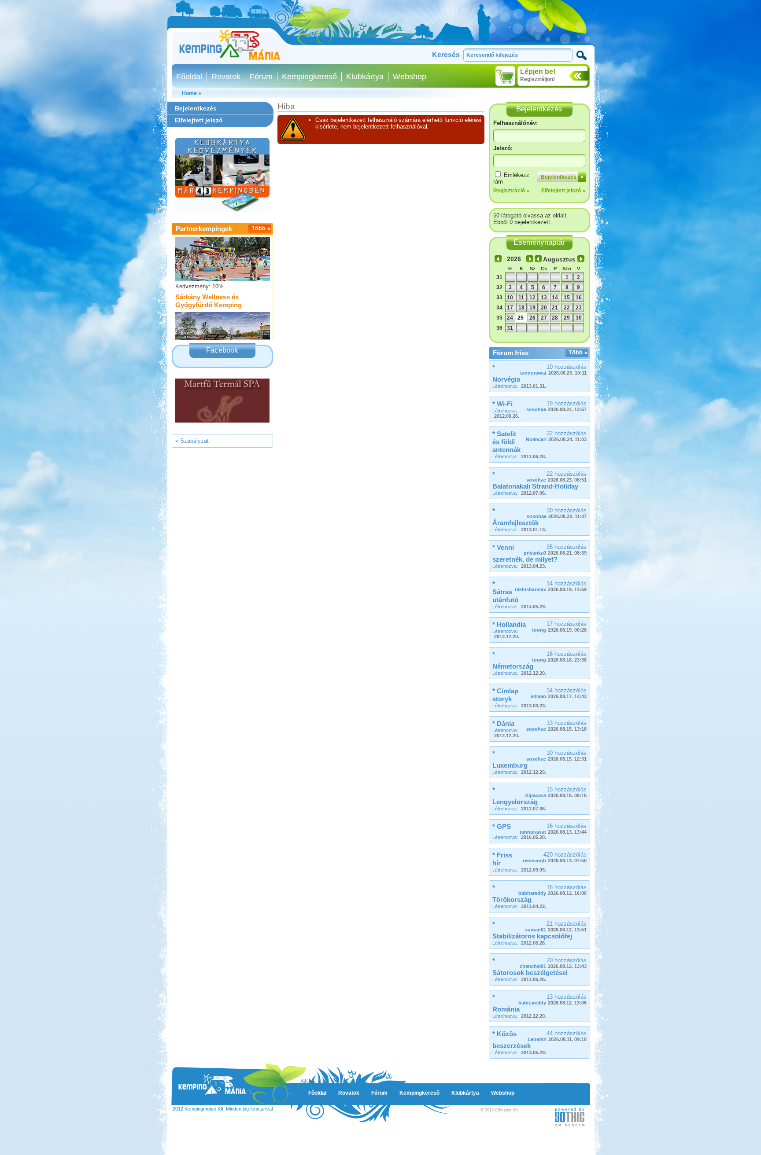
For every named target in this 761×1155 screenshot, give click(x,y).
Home (189, 93)
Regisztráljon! (537, 79)
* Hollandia (509, 624)
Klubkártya (365, 76)
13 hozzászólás (556, 726)
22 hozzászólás (556, 436)
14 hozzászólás (551, 586)
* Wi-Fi (502, 404)
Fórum (261, 76)
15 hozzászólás (556, 792)
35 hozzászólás (555, 549)
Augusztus (559, 259)
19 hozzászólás (556, 406)
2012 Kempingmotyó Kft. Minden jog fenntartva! (223, 1108)
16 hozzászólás (559, 656)
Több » (260, 228)
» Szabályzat (192, 441)
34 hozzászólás (559, 693)
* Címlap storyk (505, 695)
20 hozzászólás (553, 963)
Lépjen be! (537, 71)
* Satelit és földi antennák (506, 441)
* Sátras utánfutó (505, 591)
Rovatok (225, 76)
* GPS (501, 826)
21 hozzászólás (556, 926)
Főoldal (189, 76)
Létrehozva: (519, 386)
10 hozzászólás (553, 369)
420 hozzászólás (555, 857)
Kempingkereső (309, 76)
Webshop (409, 76)
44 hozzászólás (557, 1036)
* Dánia (503, 723)
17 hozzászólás (559, 627)
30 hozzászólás (557, 513)
